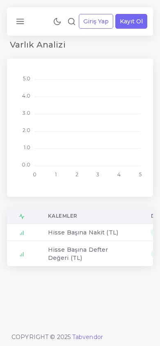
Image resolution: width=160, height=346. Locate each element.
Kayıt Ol (131, 21)
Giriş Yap (96, 21)
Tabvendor (87, 337)
